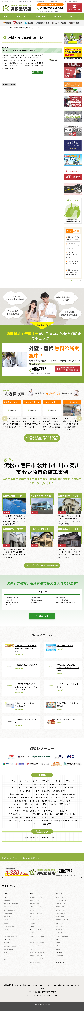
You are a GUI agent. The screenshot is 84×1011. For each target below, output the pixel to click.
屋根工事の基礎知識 (35, 962)
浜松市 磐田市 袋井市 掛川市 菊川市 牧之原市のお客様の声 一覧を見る (42, 438)
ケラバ (27, 814)
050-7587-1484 (51, 8)
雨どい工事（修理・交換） (10, 907)
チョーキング (25, 781)
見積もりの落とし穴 (35, 949)
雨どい (17, 811)
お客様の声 (6, 956)
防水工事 (30, 23)
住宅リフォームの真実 (35, 929)
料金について (7, 939)
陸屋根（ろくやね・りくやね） (21, 794)
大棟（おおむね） (17, 817)
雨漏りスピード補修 (35, 900)
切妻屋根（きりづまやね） (66, 814)
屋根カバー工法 (44, 23)
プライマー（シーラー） (51, 781)
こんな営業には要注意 (35, 939)
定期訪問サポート (34, 926)
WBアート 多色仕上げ (61, 900)
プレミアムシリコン (60, 913)
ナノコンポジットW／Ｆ (61, 903)
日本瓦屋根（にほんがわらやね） (63, 794)
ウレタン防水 (25, 791)
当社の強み (58, 942)
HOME (5, 894)
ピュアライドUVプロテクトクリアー (64, 923)
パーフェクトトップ (60, 910)
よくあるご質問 (59, 956)
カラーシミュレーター (35, 910)
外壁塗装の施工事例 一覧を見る (42, 565)
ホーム (6, 16)
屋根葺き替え (7, 900)
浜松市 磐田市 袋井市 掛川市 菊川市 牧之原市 (42, 837)
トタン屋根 (14, 797)
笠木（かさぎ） (66, 801)
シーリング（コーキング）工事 (24, 787)
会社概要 (58, 946)
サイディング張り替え (9, 926)
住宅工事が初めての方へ (36, 897)
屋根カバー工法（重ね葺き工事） (11, 903)
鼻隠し (72, 817)
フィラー (36, 781)
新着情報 (58, 949)
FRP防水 (54, 820)
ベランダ (53, 787)
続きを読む (36, 72)
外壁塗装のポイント (35, 933)
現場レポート (7, 959)
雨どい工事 (75, 23)
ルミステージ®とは (60, 926)
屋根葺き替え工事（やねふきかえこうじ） (52, 797)
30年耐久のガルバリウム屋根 (37, 952)
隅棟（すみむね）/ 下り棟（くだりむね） (42, 817)
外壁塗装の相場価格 (8, 949)
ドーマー (64, 817)
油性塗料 (53, 784)
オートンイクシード (35, 916)
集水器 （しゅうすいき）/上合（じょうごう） (58, 807)
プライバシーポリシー (61, 959)
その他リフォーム (8, 933)
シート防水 (36, 791)
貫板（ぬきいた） (15, 814)
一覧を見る (77, 280)
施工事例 (6, 952)
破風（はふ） (65, 811)
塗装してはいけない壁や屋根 (37, 942)
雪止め (73, 797)
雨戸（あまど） (65, 804)
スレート (37, 824)
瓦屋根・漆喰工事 (60, 23)
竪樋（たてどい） (30, 820)
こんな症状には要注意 (35, 920)
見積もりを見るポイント (36, 946)
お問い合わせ (59, 952)
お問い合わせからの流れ (36, 907)
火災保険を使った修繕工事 (10, 946)
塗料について (59, 894)
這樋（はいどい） (32, 807)
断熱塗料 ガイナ (59, 897)
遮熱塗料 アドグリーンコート (62, 916)
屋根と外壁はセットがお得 (36, 959)
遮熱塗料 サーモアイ (60, 907)
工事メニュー (7, 897)
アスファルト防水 (66, 787)
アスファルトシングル (69, 820)
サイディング (69, 781)
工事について (33, 894)
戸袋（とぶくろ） (50, 804)
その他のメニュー (60, 962)
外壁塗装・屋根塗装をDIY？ (36, 955)
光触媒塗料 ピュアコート (62, 920)
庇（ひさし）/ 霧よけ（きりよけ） (27, 804)
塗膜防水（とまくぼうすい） (55, 791)
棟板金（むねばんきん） (32, 811)
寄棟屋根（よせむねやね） (43, 814)
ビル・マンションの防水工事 (10, 936)
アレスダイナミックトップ (62, 936)
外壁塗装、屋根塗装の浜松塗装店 (42, 1004)
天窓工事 (6, 929)
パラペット (44, 820)
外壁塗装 (8, 23)
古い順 (12, 84)
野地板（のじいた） (50, 801)
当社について (43, 616)
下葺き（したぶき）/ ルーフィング (26, 801)
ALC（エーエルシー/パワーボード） (33, 784)
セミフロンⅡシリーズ (61, 929)
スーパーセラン (59, 933)
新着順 (5, 84)
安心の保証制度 (34, 923)
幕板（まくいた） (15, 807)
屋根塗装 (19, 23)
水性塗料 (62, 784)
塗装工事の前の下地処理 (36, 913)
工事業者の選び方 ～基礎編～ (37, 936)
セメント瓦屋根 (42, 794)
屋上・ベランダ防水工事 (9, 910)
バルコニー (43, 787)
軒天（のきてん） (51, 811)
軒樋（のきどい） (14, 820)
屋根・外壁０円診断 (35, 903)
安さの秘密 (6, 943)
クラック (13, 781)
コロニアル (47, 824)
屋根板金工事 (7, 916)
